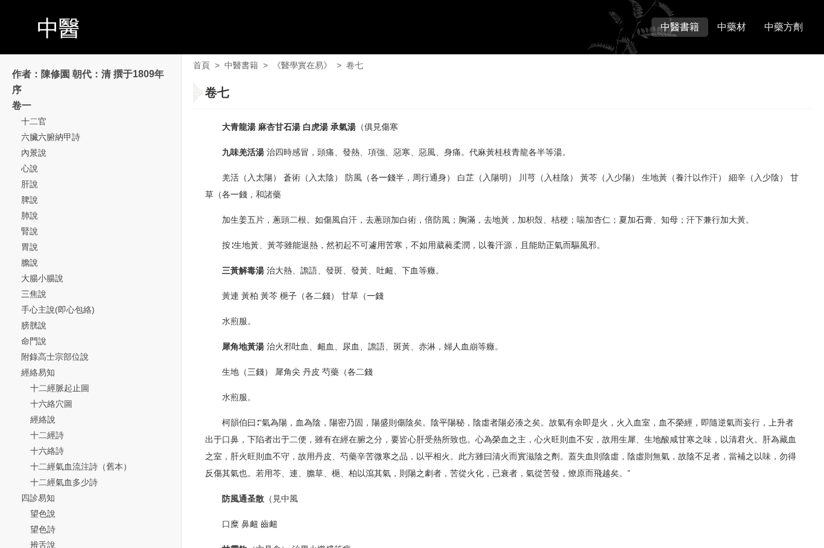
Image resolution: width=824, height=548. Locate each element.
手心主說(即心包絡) (58, 309)
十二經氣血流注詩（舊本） (81, 466)
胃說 (29, 247)
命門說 (33, 341)
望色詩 (42, 529)
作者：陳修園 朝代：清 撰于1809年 (88, 74)
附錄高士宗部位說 (55, 357)
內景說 (33, 153)
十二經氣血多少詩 (64, 482)
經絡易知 (38, 372)
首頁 (201, 65)
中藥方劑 (783, 27)
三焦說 (33, 294)
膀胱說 (33, 325)
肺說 (29, 215)
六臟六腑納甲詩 (50, 137)
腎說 (29, 231)
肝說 (29, 184)
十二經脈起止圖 (59, 388)
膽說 (29, 262)
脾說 (29, 200)
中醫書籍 (680, 27)
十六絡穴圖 (51, 404)
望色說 (42, 513)
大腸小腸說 (42, 278)
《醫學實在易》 (302, 65)
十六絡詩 (47, 451)
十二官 (33, 121)
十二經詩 (47, 435)
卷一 (21, 105)
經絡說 (42, 419)
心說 (29, 168)
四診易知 (38, 498)
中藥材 (731, 27)
